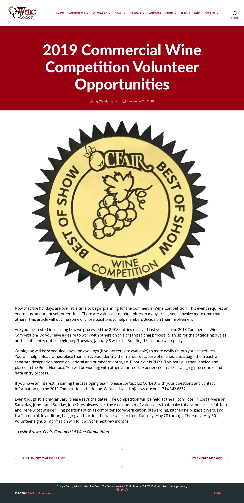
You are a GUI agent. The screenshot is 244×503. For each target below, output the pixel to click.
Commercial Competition (122, 35)
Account (210, 12)
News (117, 12)
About (169, 12)
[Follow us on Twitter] (122, 489)
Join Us (185, 12)
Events (60, 12)
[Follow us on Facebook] (117, 489)
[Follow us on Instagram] (126, 489)
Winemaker (99, 12)
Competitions (77, 12)
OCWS (29, 493)
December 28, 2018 (140, 101)
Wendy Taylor (108, 101)
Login (197, 12)
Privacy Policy (46, 493)
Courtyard (155, 12)
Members (135, 12)
